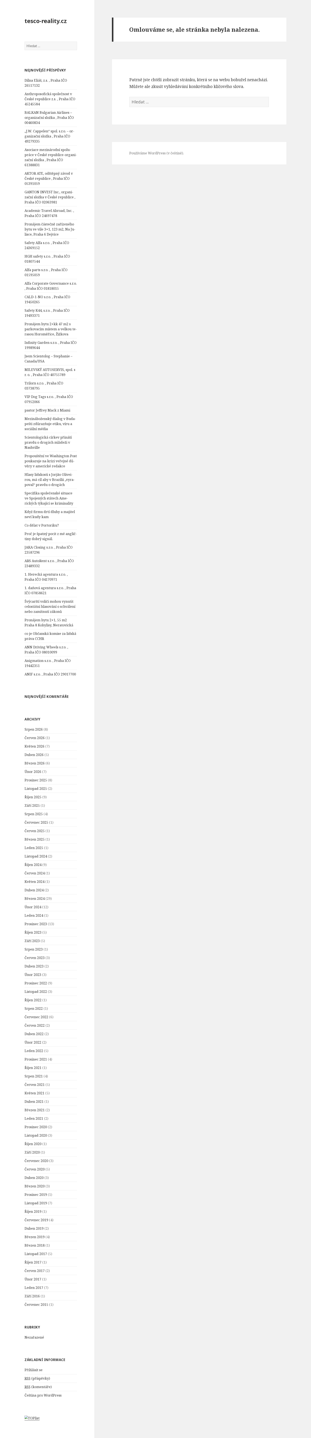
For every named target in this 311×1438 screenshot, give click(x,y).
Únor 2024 (33, 907)
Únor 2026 (33, 771)
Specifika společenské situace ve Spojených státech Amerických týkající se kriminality (49, 498)
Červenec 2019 (36, 1220)
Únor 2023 (33, 974)
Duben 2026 (34, 754)
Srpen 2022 (34, 1008)
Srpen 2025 (34, 814)
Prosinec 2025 (36, 780)
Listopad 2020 (36, 1135)
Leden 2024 (34, 915)
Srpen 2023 (34, 949)
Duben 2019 (34, 1228)
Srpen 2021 (34, 1076)
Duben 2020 (34, 1177)
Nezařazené (34, 1337)
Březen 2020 (35, 1186)
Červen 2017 (35, 1270)
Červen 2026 (35, 737)
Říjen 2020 (33, 1144)
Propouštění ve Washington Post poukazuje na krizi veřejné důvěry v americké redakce (51, 461)
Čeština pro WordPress (43, 1395)
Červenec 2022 (36, 1017)
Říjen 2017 (33, 1262)
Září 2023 (32, 941)
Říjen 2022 (33, 1000)
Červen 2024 (35, 873)
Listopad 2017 (36, 1253)
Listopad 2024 (36, 856)
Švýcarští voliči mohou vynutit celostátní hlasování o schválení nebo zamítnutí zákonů (50, 606)
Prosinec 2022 (36, 983)
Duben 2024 (34, 890)
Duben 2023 (34, 966)
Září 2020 (32, 1152)
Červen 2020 (35, 1169)
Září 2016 (32, 1296)
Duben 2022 (34, 1034)
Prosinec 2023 (36, 924)
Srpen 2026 (34, 729)
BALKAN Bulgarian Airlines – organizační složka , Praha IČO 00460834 (49, 117)
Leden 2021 (34, 1118)
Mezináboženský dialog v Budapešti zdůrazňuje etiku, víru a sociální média (50, 423)
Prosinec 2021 (36, 1059)
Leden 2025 (34, 847)
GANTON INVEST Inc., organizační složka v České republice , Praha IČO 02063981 (50, 197)
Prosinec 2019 (36, 1194)
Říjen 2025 (33, 797)
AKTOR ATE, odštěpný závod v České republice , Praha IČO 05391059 (49, 178)
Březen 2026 (35, 763)
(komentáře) (38, 1386)
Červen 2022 (35, 1025)
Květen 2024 (34, 881)
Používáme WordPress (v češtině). (156, 153)
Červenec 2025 (36, 822)
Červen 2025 (35, 831)
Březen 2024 (35, 898)
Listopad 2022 (36, 991)
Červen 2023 (35, 957)
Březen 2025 (35, 839)
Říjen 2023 (33, 932)
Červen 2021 (35, 1084)
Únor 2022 (33, 1042)
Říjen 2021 (33, 1067)
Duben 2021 (34, 1101)
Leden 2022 (34, 1050)
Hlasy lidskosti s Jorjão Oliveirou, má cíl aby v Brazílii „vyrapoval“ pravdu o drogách (50, 479)
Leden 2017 (34, 1287)
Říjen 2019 (33, 1211)
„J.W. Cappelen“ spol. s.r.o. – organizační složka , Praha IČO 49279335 (49, 136)
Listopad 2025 (36, 788)
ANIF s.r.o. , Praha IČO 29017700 (50, 674)
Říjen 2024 (33, 864)
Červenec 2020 (36, 1160)
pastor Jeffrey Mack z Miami (47, 410)
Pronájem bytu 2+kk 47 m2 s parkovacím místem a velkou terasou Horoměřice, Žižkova (51, 329)
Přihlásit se (34, 1370)
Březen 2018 (35, 1245)
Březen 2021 (35, 1110)
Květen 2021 (34, 1093)
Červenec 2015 (36, 1304)
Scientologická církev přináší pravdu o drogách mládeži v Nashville (48, 442)
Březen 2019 (35, 1237)
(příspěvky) (37, 1378)
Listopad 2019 (36, 1203)
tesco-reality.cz (46, 21)
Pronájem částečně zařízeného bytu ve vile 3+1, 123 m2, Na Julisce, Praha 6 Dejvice (50, 229)
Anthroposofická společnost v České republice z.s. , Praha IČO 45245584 (50, 99)
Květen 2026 (34, 746)
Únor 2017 (33, 1279)
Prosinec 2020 (36, 1127)
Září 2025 (32, 805)
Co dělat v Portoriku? (42, 525)
